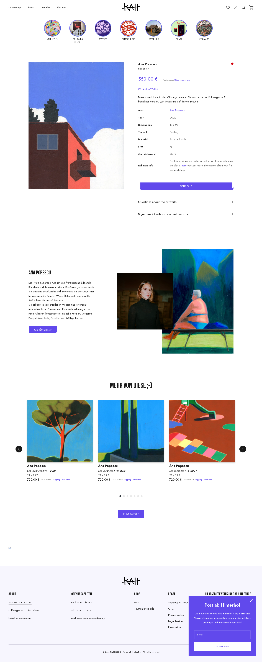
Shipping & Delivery (179, 602)
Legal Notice (175, 621)
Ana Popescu (148, 64)
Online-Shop (15, 7)
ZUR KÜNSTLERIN (43, 330)
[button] (148, 89)
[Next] (242, 449)
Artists (31, 7)
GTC (171, 609)
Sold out (186, 186)
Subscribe (222, 646)
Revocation (174, 627)
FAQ (136, 602)
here (184, 166)
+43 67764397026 (20, 602)
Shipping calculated (182, 80)
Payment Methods (144, 609)
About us (61, 7)
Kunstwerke (131, 514)
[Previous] (19, 449)
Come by (45, 7)
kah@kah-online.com (20, 618)
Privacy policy (176, 615)
